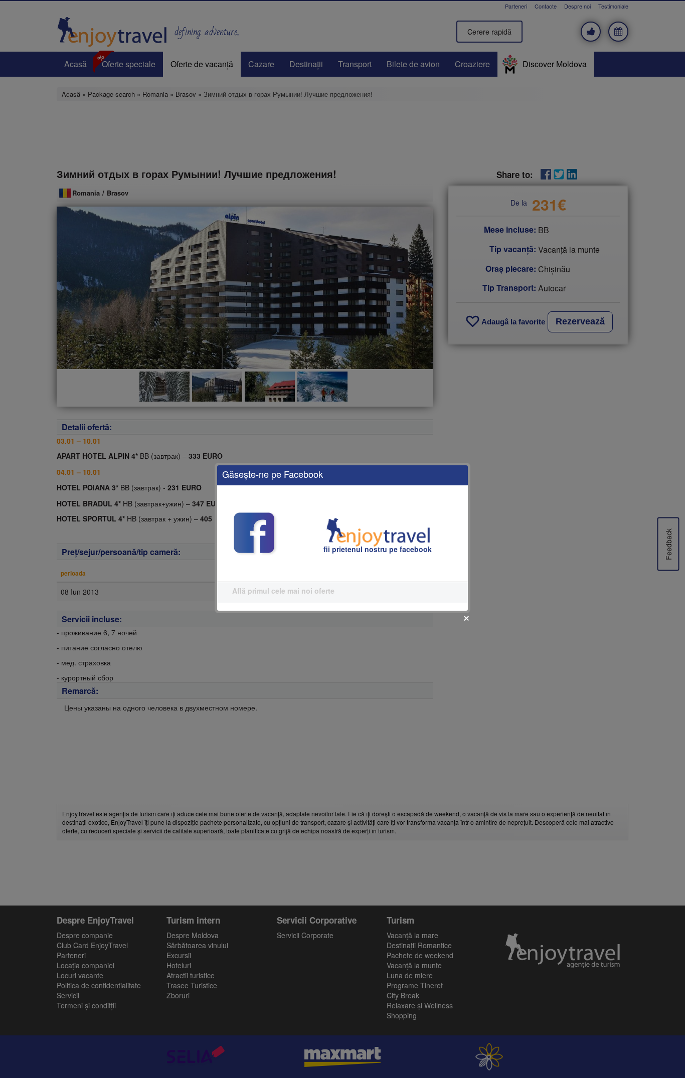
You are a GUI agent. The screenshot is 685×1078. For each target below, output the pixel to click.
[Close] (466, 618)
